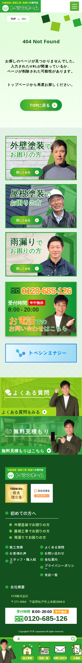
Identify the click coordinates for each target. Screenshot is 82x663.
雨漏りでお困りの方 (30, 537)
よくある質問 (54, 547)
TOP (13, 18)
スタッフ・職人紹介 (23, 561)
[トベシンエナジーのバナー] (41, 353)
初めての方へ (23, 513)
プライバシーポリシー (59, 567)
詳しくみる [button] (23, 172)
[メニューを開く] (74, 6)
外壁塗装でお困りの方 (32, 524)
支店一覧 (51, 575)
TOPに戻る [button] (40, 105)
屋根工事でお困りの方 (32, 531)
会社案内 (51, 559)
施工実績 (16, 547)
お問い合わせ (54, 553)
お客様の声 (18, 553)
